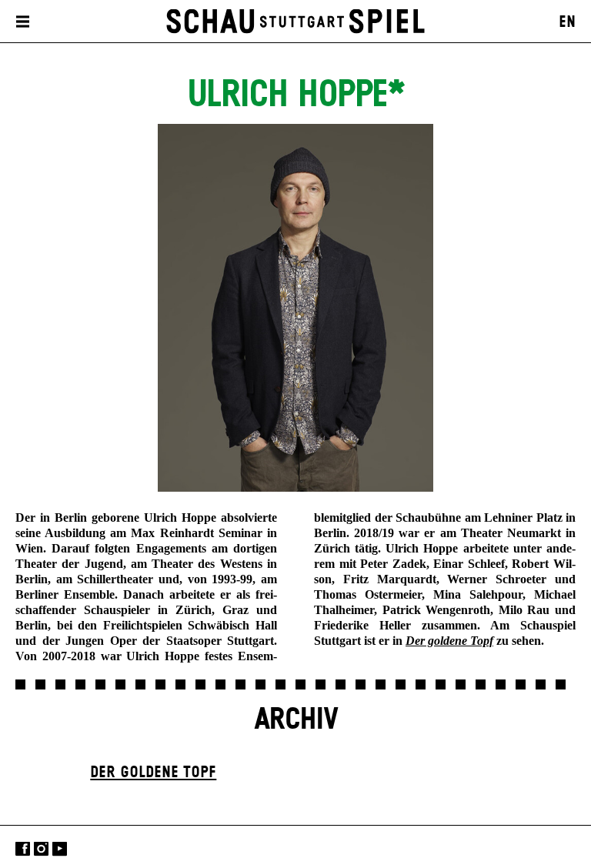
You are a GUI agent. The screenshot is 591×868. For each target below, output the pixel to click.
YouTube (59, 848)
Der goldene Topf (153, 772)
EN (567, 22)
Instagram (41, 848)
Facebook (22, 848)
